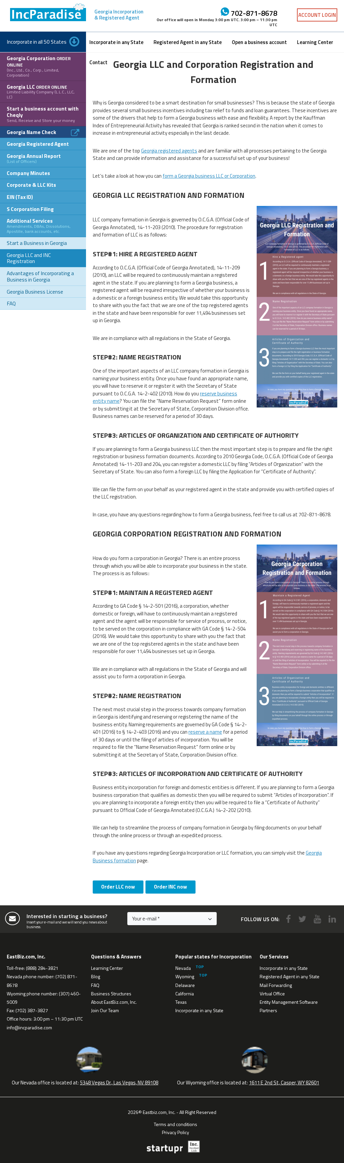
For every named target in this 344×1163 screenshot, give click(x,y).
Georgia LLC (41, 91)
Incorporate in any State (116, 42)
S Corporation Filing (30, 209)
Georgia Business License (35, 292)
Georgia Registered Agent (38, 144)
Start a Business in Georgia (37, 243)
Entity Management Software (289, 1001)
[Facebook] (288, 918)
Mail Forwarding (276, 985)
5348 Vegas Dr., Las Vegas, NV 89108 (119, 1082)
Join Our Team (105, 1010)
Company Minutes (28, 173)
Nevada (183, 968)
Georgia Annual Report (34, 158)
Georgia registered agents (169, 151)
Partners (268, 1010)
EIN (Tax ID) (20, 197)
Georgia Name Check (31, 132)
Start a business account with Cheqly (43, 113)
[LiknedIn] (332, 918)
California (184, 993)
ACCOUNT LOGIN (317, 15)
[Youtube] (317, 918)
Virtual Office (272, 993)
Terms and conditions (175, 1124)
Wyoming (184, 976)
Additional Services (39, 225)
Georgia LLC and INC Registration (29, 258)
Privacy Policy (175, 1132)
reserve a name (205, 732)
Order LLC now (118, 887)
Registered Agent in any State (188, 42)
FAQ (11, 303)
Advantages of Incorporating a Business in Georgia (40, 276)
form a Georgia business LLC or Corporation (209, 176)
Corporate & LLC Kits (31, 185)
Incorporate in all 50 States (37, 42)
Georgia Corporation (39, 66)
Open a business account (259, 42)
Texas (181, 1001)
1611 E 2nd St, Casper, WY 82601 (284, 1082)
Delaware (185, 985)
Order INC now (170, 887)
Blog (95, 976)
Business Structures (111, 993)
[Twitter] (302, 918)
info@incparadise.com (29, 1027)
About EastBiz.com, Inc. (114, 1001)
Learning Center (315, 42)
